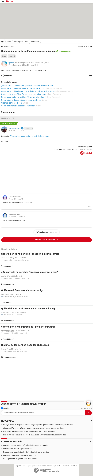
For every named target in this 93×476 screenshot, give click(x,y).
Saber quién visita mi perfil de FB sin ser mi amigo (22, 97)
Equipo (29, 466)
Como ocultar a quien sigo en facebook (17, 449)
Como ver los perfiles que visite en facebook (19, 455)
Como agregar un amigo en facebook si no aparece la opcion (25, 445)
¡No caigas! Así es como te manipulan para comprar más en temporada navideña (33, 428)
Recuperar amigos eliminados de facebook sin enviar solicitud (26, 452)
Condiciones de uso (39, 466)
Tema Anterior (9, 46)
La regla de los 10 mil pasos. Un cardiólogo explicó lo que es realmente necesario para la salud (38, 425)
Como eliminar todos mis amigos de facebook (21, 100)
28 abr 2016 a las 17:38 (16, 131)
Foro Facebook (54, 94)
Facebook (35, 42)
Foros (9, 42)
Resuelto (62, 51)
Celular (4, 56)
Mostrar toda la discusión (45, 240)
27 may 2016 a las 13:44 (17, 199)
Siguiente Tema (83, 46)
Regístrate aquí (20, 466)
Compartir (8, 76)
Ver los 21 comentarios (48, 232)
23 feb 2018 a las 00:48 (30, 65)
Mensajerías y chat (21, 42)
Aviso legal (74, 466)
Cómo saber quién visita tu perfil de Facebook (29, 136)
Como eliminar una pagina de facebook (18, 106)
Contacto (66, 466)
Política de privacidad (54, 466)
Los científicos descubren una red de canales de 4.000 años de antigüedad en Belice (34, 435)
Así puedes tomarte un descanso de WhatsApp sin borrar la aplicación (29, 431)
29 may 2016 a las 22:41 (17, 217)
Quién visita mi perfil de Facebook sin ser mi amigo (23, 94)
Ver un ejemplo (86, 408)
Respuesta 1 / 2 (7, 118)
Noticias (6, 408)
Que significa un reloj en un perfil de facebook (20, 459)
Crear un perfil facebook (11, 103)
